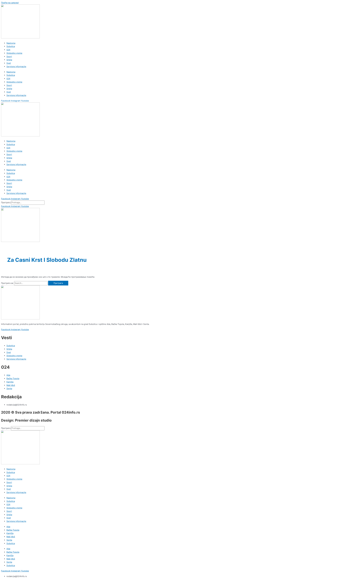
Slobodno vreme (14, 53)
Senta (9, 540)
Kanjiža (9, 533)
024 (8, 49)
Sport (9, 56)
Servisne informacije (16, 66)
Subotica (10, 46)
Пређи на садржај (10, 2)
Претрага (5, 202)
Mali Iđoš (10, 536)
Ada (8, 526)
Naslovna (10, 43)
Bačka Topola (12, 530)
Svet (8, 63)
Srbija (9, 59)
